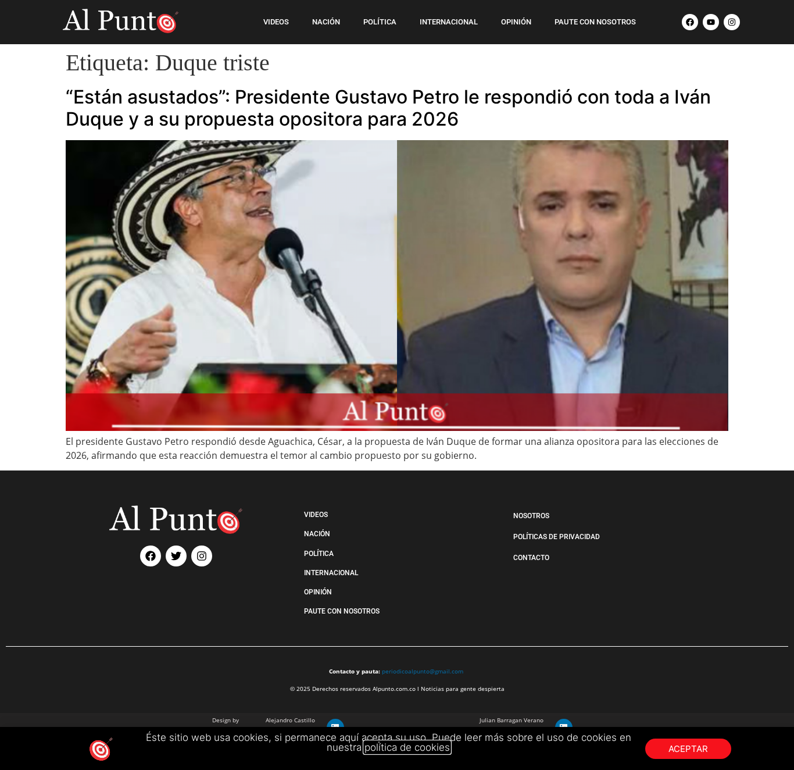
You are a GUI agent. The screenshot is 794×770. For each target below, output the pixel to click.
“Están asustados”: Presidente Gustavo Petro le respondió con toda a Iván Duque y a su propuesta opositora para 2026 (388, 107)
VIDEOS (276, 21)
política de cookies (407, 747)
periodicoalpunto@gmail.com (422, 671)
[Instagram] (732, 22)
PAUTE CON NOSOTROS (595, 21)
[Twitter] (176, 556)
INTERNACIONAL (449, 21)
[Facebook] (690, 22)
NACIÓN (326, 21)
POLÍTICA (379, 21)
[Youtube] (711, 22)
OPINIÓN (516, 21)
